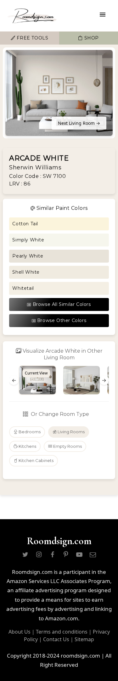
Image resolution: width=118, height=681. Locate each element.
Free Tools (31, 38)
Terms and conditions (61, 631)
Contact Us (56, 639)
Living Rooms (71, 431)
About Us (19, 631)
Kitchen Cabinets (35, 460)
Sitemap (84, 639)
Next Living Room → (79, 123)
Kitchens (27, 446)
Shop (91, 38)
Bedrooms (29, 431)
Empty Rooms (67, 446)
